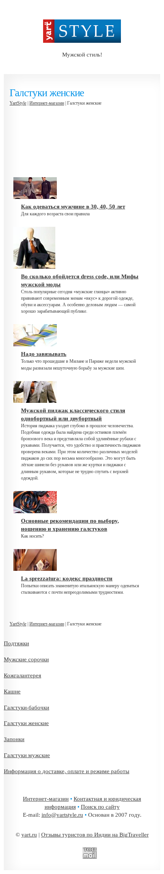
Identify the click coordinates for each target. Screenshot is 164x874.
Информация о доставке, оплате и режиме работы (66, 771)
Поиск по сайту (100, 807)
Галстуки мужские (27, 755)
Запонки (14, 739)
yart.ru (29, 835)
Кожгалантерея (22, 675)
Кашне (12, 691)
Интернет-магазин (46, 103)
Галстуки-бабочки (26, 707)
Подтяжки (16, 643)
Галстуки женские (26, 723)
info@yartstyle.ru (62, 815)
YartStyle (18, 103)
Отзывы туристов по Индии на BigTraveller (95, 835)
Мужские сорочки (26, 659)
